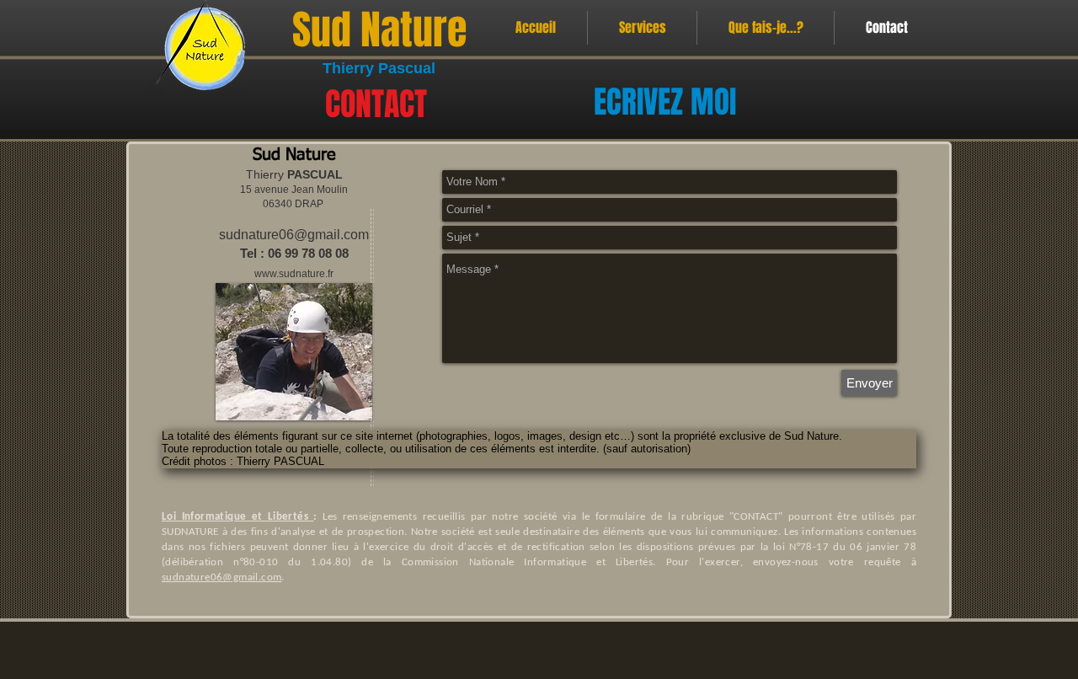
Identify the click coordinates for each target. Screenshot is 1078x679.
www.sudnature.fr (294, 274)
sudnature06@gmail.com (294, 234)
